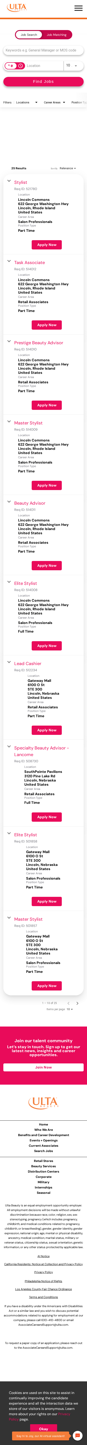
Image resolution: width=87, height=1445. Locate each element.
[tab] (28, 34)
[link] (43, 214)
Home (43, 1124)
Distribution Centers (43, 1171)
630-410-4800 (51, 1320)
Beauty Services (43, 1166)
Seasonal (43, 1192)
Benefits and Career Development (43, 1135)
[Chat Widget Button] (78, 1436)
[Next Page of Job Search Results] (77, 1003)
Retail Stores (43, 1160)
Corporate (44, 1176)
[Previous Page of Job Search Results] (68, 1003)
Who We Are (43, 1129)
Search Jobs (43, 1150)
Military (44, 1182)
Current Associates (43, 1145)
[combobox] (41, 50)
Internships (43, 1187)
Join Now (43, 1067)
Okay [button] (43, 1429)
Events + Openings (44, 1140)
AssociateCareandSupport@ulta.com (43, 1325)
